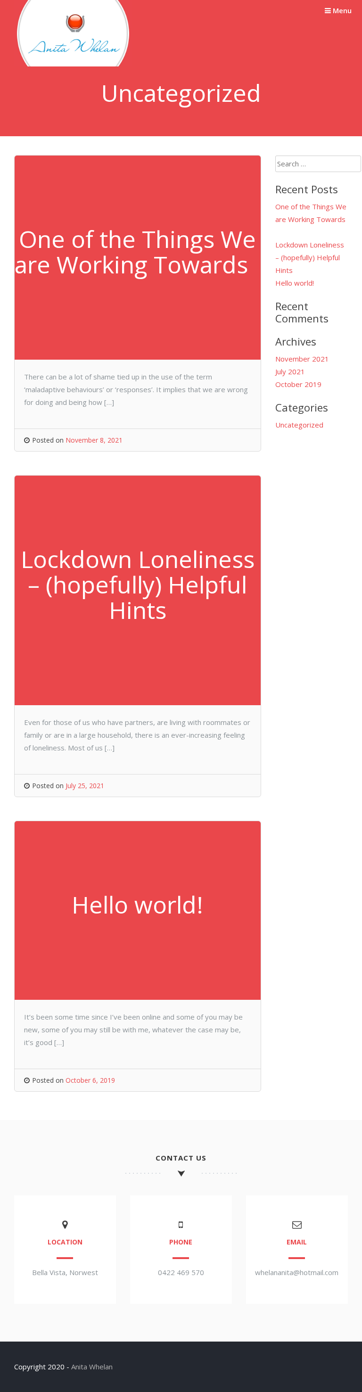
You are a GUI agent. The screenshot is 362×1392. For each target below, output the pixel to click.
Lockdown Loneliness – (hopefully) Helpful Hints (309, 257)
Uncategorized (299, 424)
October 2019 (298, 384)
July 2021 (290, 371)
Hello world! (294, 283)
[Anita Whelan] (73, 63)
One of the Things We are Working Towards (310, 219)
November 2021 (302, 358)
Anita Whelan (92, 1366)
